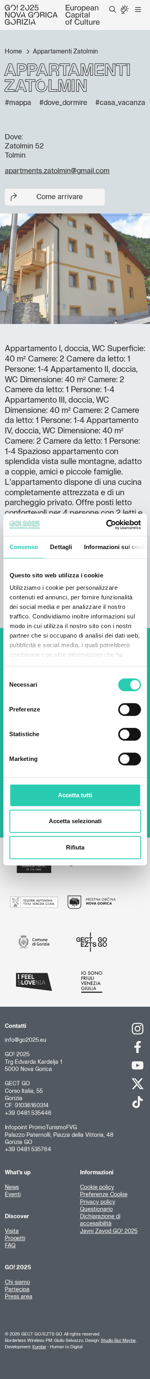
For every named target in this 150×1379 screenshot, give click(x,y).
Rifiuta (75, 847)
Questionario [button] (96, 1209)
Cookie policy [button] (97, 1187)
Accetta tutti (75, 795)
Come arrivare (59, 197)
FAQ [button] (10, 1246)
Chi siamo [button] (17, 1282)
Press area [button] (18, 1297)
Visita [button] (12, 1231)
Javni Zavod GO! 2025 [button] (109, 1231)
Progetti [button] (15, 1238)
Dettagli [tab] (61, 546)
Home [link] (14, 51)
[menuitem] (112, 9)
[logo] (52, 15)
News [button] (12, 1187)
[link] (138, 1029)
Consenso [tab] (23, 546)
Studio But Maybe (118, 1340)
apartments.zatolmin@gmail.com (57, 171)
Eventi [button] (13, 1194)
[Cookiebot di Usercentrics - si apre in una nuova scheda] (107, 525)
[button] (112, 9)
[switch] (129, 709)
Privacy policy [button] (97, 1202)
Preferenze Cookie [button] (104, 1194)
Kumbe (39, 1347)
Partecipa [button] (17, 1289)
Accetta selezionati (75, 821)
